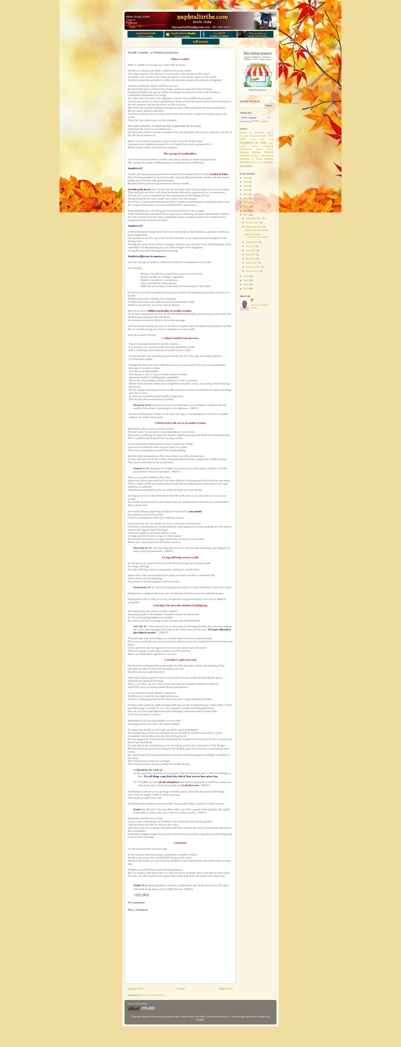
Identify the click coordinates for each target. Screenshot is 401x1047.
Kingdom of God (253, 143)
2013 (246, 289)
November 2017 (254, 218)
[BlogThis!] (138, 894)
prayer (252, 162)
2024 (246, 186)
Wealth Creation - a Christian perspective (256, 235)
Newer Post (135, 988)
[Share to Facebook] (144, 894)
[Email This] (135, 894)
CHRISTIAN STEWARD (256, 230)
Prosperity (268, 146)
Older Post (225, 988)
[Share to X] (141, 894)
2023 (246, 190)
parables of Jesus (251, 158)
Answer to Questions (252, 132)
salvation (268, 162)
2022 (246, 194)
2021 (246, 198)
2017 (246, 215)
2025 (246, 182)
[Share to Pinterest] (147, 894)
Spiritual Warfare (250, 152)
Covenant (255, 136)
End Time (267, 135)
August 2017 (252, 242)
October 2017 (253, 222)
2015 (246, 280)
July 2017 (251, 246)
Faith (242, 139)
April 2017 (251, 259)
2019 (246, 206)
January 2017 (253, 271)
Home (181, 988)
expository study (257, 156)
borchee (253, 1016)
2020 (246, 202)
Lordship (254, 146)
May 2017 (251, 254)
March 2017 (252, 263)
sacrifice (259, 162)
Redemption (246, 149)
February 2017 (253, 267)
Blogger (200, 1019)
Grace (252, 139)
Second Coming (264, 149)
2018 (246, 211)
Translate (263, 121)
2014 (246, 284)
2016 (246, 276)
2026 (246, 178)
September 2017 (254, 227)
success (246, 166)
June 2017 (251, 250)
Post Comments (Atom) (152, 995)
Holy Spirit (266, 139)
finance (269, 156)
